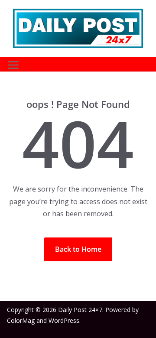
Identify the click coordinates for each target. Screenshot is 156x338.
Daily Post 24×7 (80, 310)
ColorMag (21, 320)
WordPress (64, 320)
